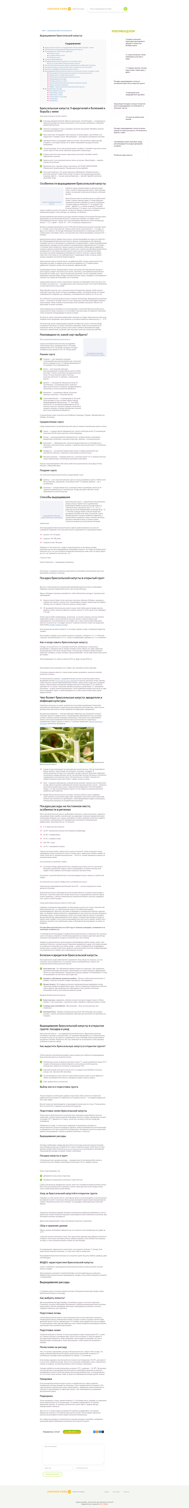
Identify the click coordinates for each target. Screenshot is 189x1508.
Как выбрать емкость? (57, 91)
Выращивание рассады (57, 79)
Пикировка (53, 98)
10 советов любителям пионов (135, 118)
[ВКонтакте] (94, 1432)
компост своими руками (58, 625)
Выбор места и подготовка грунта (61, 75)
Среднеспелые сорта (57, 55)
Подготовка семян (56, 95)
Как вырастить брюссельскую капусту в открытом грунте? (70, 73)
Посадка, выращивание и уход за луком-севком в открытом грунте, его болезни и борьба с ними (130, 130)
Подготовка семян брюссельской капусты (64, 77)
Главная (106, 1491)
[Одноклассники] (97, 1432)
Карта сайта (116, 1491)
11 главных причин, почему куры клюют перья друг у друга (136, 70)
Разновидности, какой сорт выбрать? (58, 51)
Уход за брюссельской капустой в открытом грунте (68, 83)
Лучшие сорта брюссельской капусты (51, 203)
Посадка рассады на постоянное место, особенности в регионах (68, 67)
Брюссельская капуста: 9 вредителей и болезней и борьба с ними (69, 47)
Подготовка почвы (56, 93)
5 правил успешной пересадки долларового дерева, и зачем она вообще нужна (135, 42)
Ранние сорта (54, 53)
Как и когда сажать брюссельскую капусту (64, 63)
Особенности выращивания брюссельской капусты (64, 49)
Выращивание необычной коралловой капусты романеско (51, 516)
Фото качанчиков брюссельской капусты (55, 339)
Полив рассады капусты (123, 155)
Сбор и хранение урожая (58, 85)
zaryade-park (58, 8)
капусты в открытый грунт (73, 1149)
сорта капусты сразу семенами (66, 680)
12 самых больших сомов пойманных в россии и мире (136, 57)
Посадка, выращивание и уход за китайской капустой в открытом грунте (129, 82)
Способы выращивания (53, 59)
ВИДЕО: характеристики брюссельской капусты (67, 87)
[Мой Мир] (100, 1432)
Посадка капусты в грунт (58, 81)
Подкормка (53, 100)
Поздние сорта (54, 57)
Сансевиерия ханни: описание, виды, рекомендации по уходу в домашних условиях (128, 144)
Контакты (126, 1491)
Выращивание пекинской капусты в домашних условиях (95, 354)
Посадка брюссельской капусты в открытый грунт (63, 61)
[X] (102, 1432)
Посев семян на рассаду (58, 96)
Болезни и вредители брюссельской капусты (61, 69)
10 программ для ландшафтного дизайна (135, 94)
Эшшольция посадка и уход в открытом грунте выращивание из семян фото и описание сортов (129, 106)
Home (44, 30)
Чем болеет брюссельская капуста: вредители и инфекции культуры (70, 65)
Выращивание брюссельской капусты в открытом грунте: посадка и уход (72, 71)
